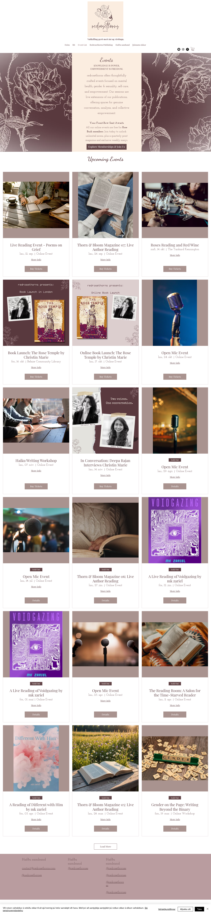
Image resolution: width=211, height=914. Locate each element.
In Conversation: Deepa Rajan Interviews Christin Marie (105, 462)
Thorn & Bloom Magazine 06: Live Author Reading (105, 578)
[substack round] (178, 49)
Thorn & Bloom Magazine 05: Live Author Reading (105, 806)
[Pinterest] (187, 49)
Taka (199, 909)
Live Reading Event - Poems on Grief (36, 247)
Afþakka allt (185, 909)
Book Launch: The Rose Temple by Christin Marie (36, 354)
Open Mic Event (174, 352)
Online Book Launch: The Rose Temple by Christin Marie (105, 354)
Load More (105, 846)
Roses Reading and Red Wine (175, 245)
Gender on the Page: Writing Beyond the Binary (174, 806)
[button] (193, 49)
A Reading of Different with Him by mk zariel (36, 806)
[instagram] (183, 49)
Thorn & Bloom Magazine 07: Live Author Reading (105, 247)
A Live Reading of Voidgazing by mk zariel (174, 578)
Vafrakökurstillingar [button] (166, 909)
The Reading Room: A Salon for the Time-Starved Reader (175, 692)
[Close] (207, 909)
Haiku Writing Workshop (36, 460)
